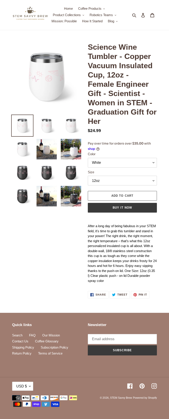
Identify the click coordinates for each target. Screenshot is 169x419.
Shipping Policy (23, 347)
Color (92, 154)
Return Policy (21, 353)
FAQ (32, 335)
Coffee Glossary (47, 341)
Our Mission (51, 335)
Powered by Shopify (145, 397)
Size (91, 172)
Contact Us (20, 341)
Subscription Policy (54, 347)
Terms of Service (50, 353)
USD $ (21, 386)
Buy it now (122, 207)
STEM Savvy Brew (121, 397)
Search (17, 335)
